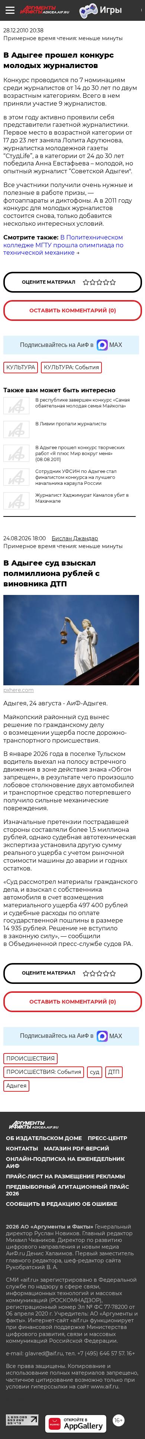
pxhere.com (18, 690)
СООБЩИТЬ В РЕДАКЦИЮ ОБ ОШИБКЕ (61, 1204)
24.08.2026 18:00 (24, 538)
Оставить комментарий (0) (72, 310)
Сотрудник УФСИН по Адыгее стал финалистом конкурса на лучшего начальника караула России (76, 477)
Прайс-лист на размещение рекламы (65, 1176)
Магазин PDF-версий (76, 1148)
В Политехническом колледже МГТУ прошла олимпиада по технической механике (63, 245)
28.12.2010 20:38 (23, 30)
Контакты (22, 1148)
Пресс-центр (107, 1138)
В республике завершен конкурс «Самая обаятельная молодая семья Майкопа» (82, 403)
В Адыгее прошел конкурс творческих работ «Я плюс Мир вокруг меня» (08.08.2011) (80, 453)
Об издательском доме (44, 1138)
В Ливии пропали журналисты (70, 423)
